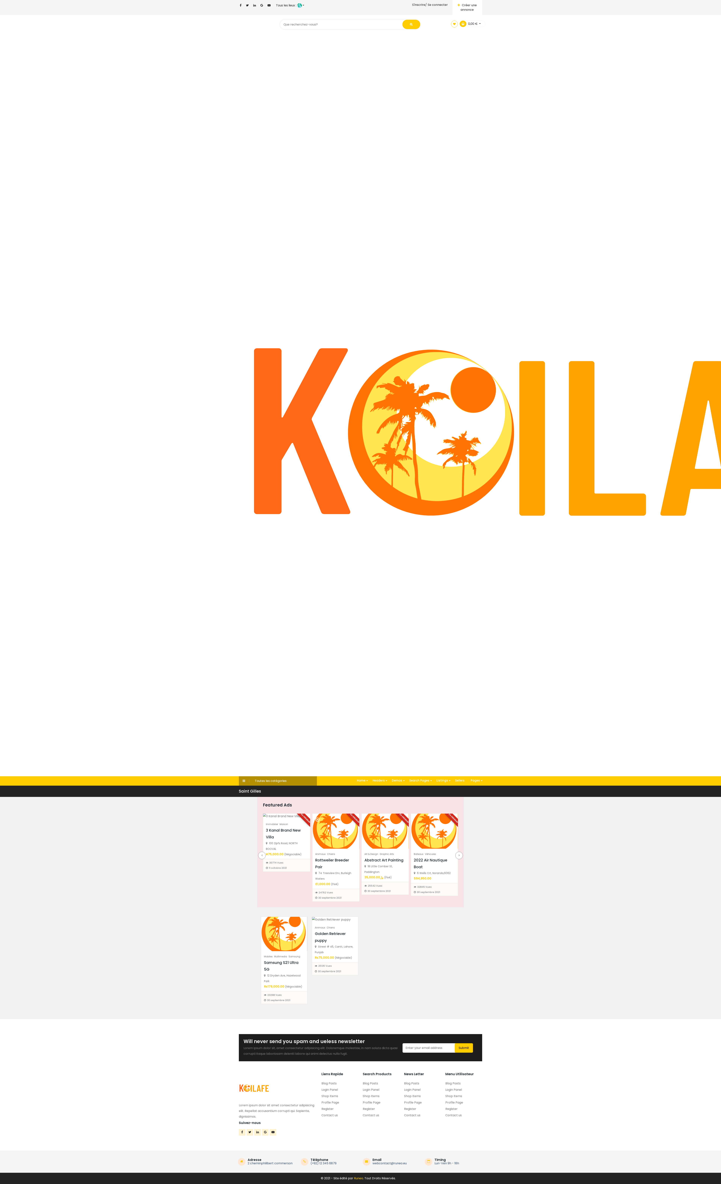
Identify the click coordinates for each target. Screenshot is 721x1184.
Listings (443, 780)
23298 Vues (274, 995)
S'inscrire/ (419, 5)
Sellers (460, 780)
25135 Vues (325, 966)
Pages (476, 780)
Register (327, 1109)
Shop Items (329, 1096)
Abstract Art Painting (334, 860)
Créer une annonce (469, 7)
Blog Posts (329, 1083)
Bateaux (369, 854)
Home (361, 780)
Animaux (271, 854)
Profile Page (330, 1102)
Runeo (358, 1178)
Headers (379, 780)
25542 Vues (326, 886)
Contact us (329, 1115)
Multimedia (280, 956)
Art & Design (322, 854)
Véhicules (381, 854)
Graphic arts (337, 854)
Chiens (282, 854)
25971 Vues (424, 892)
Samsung (294, 956)
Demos (397, 780)
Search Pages (419, 780)
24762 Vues (276, 892)
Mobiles (268, 956)
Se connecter (438, 5)
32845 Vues (375, 887)
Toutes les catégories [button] (271, 781)
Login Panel (329, 1090)
